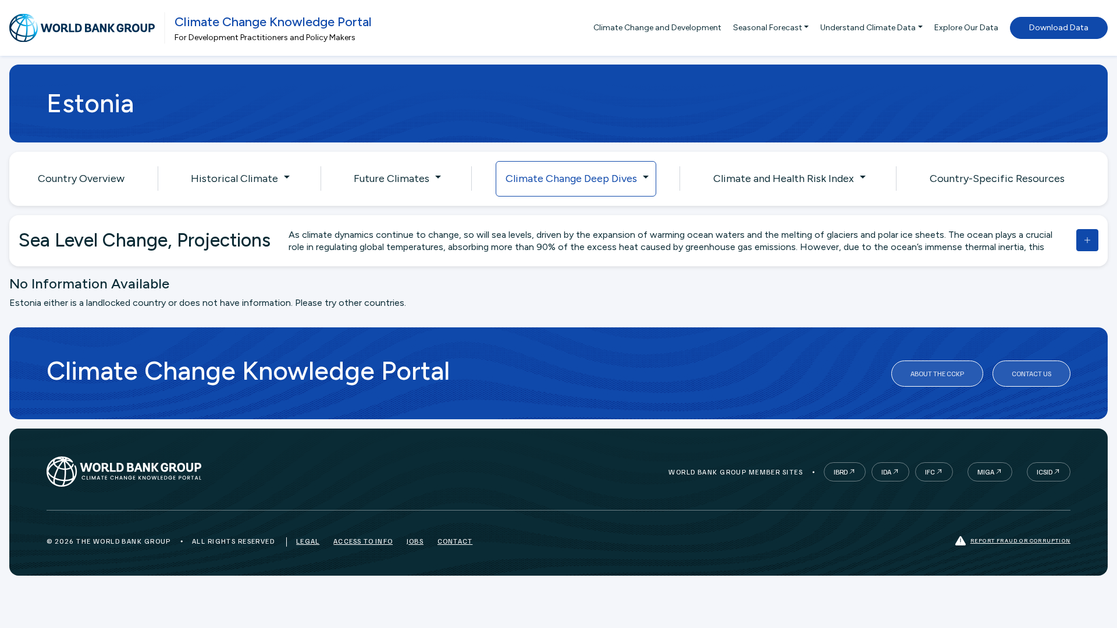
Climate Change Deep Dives (571, 178)
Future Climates (391, 178)
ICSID (1044, 472)
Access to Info (363, 541)
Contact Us (1031, 373)
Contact (454, 541)
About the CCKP (937, 373)
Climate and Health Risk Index (783, 178)
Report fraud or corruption (1020, 540)
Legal (307, 541)
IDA (886, 472)
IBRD (841, 472)
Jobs (415, 541)
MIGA (985, 472)
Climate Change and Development (657, 28)
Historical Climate (234, 178)
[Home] (82, 27)
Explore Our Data (966, 28)
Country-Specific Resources (997, 178)
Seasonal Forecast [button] (767, 28)
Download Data (1058, 28)
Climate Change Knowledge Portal (273, 22)
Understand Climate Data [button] (868, 28)
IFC (930, 472)
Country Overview (81, 178)
